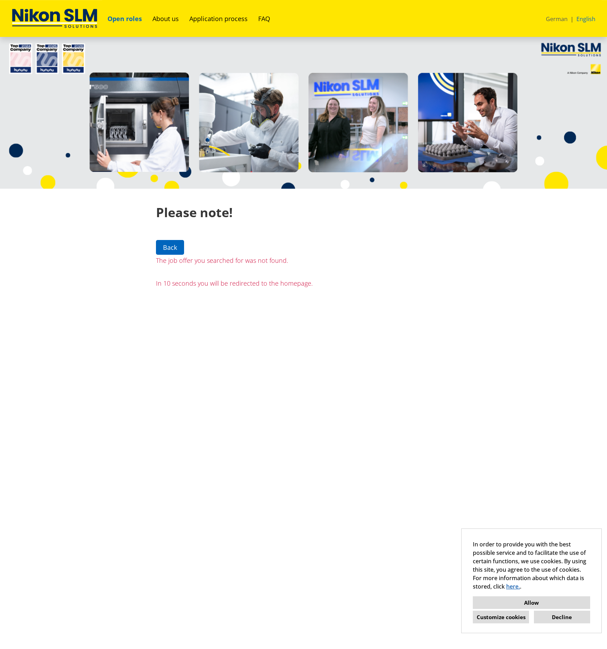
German (557, 19)
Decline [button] (562, 617)
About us (165, 18)
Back (170, 247)
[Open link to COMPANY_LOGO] (54, 18)
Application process (218, 18)
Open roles (124, 18)
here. (513, 586)
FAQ (264, 18)
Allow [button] (531, 602)
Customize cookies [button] (501, 617)
